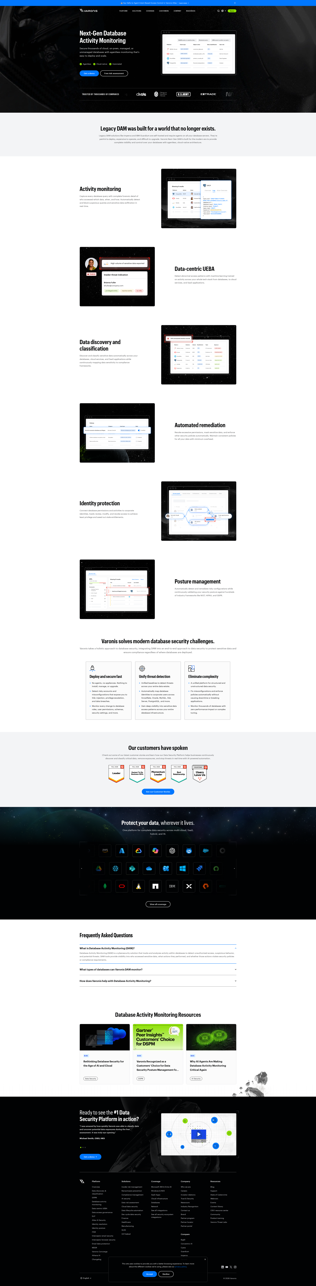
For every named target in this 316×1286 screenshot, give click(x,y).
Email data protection (101, 1244)
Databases (155, 1202)
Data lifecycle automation (132, 1210)
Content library (216, 1206)
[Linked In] (222, 1267)
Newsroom (185, 1202)
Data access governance (102, 1212)
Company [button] (177, 11)
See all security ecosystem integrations (162, 1215)
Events (213, 1202)
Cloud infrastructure (159, 1198)
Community (215, 1214)
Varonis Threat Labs (218, 1222)
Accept (149, 1274)
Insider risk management (132, 1187)
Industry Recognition (189, 1206)
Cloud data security (130, 1206)
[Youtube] (227, 1267)
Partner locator (187, 1222)
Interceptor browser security (103, 1240)
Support (213, 1191)
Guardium (185, 1251)
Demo (232, 11)
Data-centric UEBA (99, 1208)
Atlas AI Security (99, 1220)
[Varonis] (88, 11)
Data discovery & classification (99, 1192)
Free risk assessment (114, 73)
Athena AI (96, 1255)
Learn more (183, 3)
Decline (166, 1274)
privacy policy (181, 1267)
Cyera (183, 1248)
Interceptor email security (102, 1236)
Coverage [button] (150, 11)
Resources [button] (190, 11)
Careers (184, 1191)
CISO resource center (219, 1210)
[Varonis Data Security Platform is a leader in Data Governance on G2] (158, 782)
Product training (217, 1218)
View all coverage (158, 904)
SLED (124, 1230)
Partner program (187, 1218)
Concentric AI (186, 1244)
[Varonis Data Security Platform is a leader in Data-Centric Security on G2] (137, 782)
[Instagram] (235, 1267)
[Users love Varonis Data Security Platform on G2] (200, 782)
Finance (125, 1218)
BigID (183, 1240)
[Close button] (234, 2)
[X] (231, 1267)
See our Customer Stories (158, 791)
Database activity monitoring (99, 1203)
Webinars (214, 1198)
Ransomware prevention (132, 1191)
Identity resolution (99, 1224)
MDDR (94, 1248)
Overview (96, 1187)
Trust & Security (187, 1198)
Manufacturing (128, 1226)
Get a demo (89, 73)
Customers (164, 11)
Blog (212, 1187)
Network (154, 1206)
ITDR (94, 1232)
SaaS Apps (155, 1195)
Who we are (186, 1187)
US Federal (126, 1234)
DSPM (94, 1198)
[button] (80, 1147)
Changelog (96, 1259)
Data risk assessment (130, 1202)
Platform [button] (123, 11)
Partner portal (186, 1226)
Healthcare (126, 1222)
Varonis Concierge (99, 1251)
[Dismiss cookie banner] (205, 1259)
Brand (183, 1214)
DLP (93, 1216)
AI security (126, 1198)
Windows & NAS (158, 1191)
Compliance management (132, 1195)
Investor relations (188, 1195)
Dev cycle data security (131, 1214)
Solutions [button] (136, 11)
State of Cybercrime (218, 1195)
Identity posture (98, 1228)
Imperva (184, 1255)
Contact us (185, 1210)
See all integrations (159, 1210)
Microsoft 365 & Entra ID (161, 1187)
